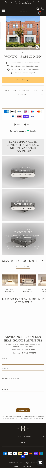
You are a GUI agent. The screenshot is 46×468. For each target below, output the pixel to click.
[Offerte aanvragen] (23, 172)
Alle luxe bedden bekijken (23, 246)
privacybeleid (39, 416)
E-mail (5, 368)
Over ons (23, 94)
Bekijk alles (22, 266)
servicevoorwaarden (13, 418)
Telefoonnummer (10, 379)
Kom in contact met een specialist (23, 90)
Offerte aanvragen (23, 80)
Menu (22, 443)
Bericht (6, 389)
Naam (4, 358)
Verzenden (23, 410)
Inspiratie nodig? (22, 436)
